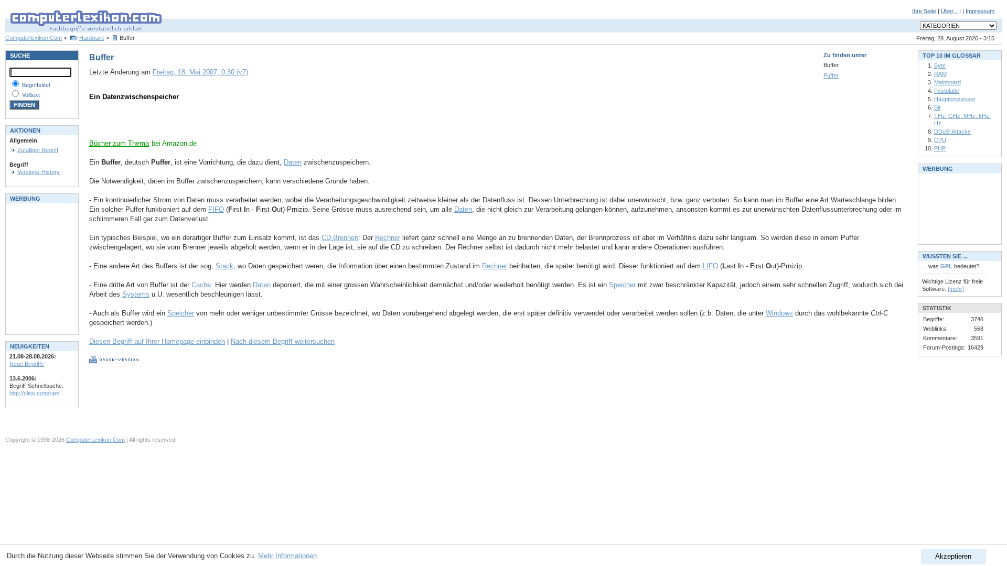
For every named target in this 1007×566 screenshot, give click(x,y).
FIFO (216, 209)
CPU (940, 140)
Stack (224, 266)
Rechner (387, 238)
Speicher (622, 285)
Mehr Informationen (287, 556)
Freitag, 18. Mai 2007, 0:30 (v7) (200, 72)
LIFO (710, 266)
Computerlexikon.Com (33, 38)
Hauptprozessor (955, 99)
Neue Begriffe (26, 364)
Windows (779, 313)
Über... (949, 11)
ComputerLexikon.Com (95, 440)
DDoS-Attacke (952, 131)
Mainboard (947, 82)
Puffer (831, 75)
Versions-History (38, 172)
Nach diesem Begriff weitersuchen (283, 341)
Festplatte (946, 91)
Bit (937, 107)
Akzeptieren (953, 556)
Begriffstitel (36, 85)
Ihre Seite (924, 11)
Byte (940, 65)
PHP (940, 148)
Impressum (980, 11)
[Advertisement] (212, 123)
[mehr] (956, 289)
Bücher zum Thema (119, 143)
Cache (201, 285)
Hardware (91, 38)
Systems (135, 294)
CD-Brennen (340, 238)
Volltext (31, 95)
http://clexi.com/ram (34, 393)
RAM (940, 74)
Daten (293, 162)
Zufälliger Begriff (37, 150)
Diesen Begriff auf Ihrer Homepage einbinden (157, 341)
